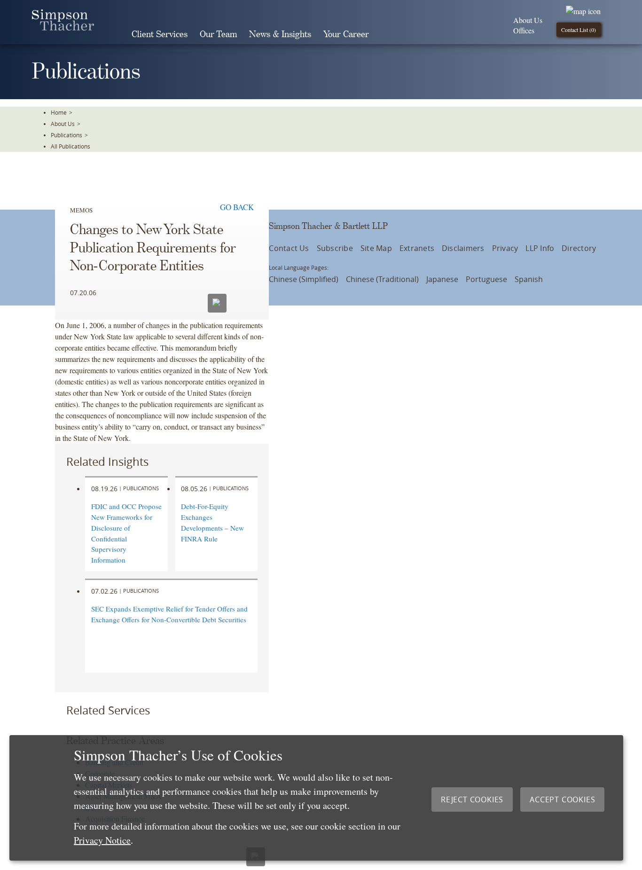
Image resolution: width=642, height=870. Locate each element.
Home (59, 112)
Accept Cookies (562, 799)
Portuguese (486, 279)
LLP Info (539, 248)
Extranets (416, 248)
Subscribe (335, 248)
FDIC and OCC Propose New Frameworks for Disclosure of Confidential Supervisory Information (126, 533)
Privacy (505, 248)
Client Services (160, 34)
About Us (527, 20)
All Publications (70, 146)
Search (388, 34)
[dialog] (316, 798)
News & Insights (280, 34)
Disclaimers (463, 248)
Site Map (376, 248)
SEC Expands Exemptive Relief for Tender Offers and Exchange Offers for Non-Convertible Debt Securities (169, 614)
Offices (523, 30)
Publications (66, 135)
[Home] (63, 27)
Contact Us (289, 248)
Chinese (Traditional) (382, 279)
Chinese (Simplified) (303, 279)
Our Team (218, 34)
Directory (579, 248)
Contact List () (578, 29)
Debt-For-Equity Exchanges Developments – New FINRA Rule (212, 522)
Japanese (442, 279)
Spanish (529, 279)
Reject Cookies (472, 799)
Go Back (237, 207)
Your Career (346, 34)
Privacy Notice (102, 840)
